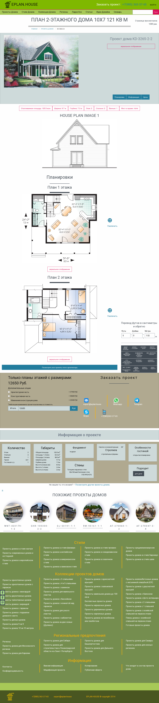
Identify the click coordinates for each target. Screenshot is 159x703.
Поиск (156, 12)
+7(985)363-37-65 (109, 416)
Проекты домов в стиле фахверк (59, 548)
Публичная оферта (93, 670)
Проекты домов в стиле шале (140, 559)
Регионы (64, 12)
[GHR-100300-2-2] (40, 512)
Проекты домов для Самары (139, 640)
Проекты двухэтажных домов (16, 596)
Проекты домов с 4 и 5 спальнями (60, 583)
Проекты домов (10, 12)
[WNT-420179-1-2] (13, 512)
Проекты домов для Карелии (16, 653)
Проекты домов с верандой (15, 604)
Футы (123, 331)
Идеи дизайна (103, 12)
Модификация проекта (54, 670)
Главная (34, 29)
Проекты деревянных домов (98, 609)
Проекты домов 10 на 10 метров (18, 628)
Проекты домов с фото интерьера (142, 598)
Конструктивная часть (20, 396)
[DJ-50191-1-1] (66, 512)
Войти (153, 4)
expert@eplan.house (92, 404)
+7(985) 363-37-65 (134, 4)
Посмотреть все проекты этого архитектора (59, 367)
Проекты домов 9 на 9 (13, 624)
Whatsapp (117, 404)
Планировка (119, 97)
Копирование (91, 666)
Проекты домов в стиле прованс (100, 548)
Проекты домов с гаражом (15, 608)
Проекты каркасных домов (98, 605)
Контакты (7, 667)
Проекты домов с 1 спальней (140, 606)
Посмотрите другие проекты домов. (92, 485)
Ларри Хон (77, 12)
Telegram (138, 404)
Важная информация (53, 666)
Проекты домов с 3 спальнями (58, 579)
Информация (133, 97)
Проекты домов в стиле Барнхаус (142, 555)
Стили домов (28, 12)
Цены (145, 97)
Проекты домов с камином (57, 587)
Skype (86, 416)
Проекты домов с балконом (139, 594)
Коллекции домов (47, 12)
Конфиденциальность (12, 671)
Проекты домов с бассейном (57, 599)
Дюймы (135, 331)
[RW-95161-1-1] (93, 512)
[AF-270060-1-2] (119, 512)
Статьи (89, 12)
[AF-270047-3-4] (146, 512)
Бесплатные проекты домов (98, 601)
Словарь (118, 12)
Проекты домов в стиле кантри (17, 549)
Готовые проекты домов (138, 625)
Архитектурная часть (20, 392)
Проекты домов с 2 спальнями (140, 602)
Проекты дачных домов (13, 620)
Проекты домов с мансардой (16, 592)
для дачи (138, 473)
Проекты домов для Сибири (57, 640)
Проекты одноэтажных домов (16, 580)
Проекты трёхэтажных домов (16, 600)
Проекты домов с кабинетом (57, 618)
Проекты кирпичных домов (98, 614)
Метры (148, 331)
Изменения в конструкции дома (24, 400)
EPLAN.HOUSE (24, 4)
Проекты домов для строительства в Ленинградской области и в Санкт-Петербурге (59, 648)
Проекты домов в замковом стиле (60, 566)
